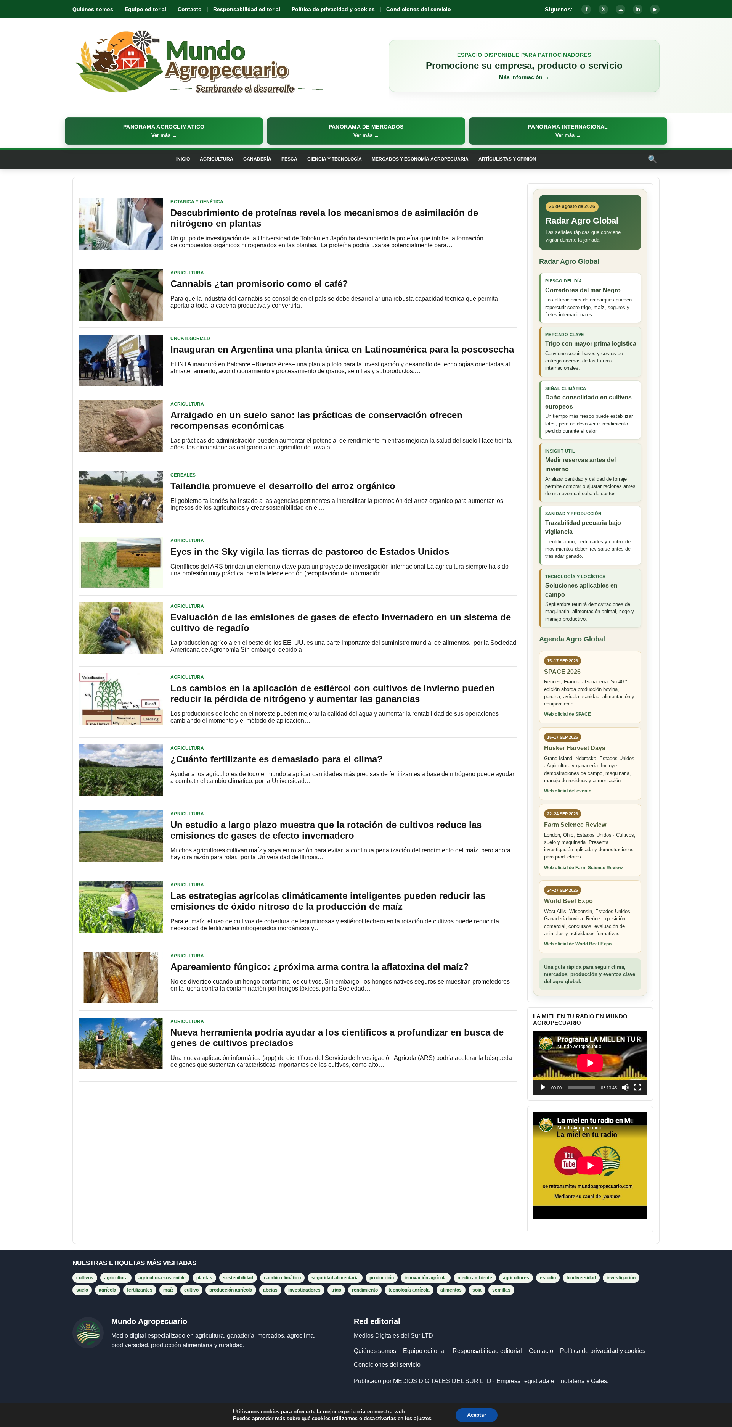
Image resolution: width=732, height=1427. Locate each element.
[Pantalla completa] (637, 1087)
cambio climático (282, 1277)
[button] (164, 131)
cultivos (84, 1277)
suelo (82, 1290)
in (638, 9)
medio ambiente (475, 1277)
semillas (501, 1290)
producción (381, 1277)
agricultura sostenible (162, 1277)
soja (477, 1290)
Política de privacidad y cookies (333, 9)
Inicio (183, 159)
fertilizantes (139, 1290)
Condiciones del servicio (418, 9)
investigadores (304, 1290)
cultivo (191, 1290)
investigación (621, 1277)
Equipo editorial (145, 9)
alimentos (451, 1290)
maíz (168, 1290)
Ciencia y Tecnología (334, 159)
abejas (270, 1290)
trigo (336, 1290)
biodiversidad (581, 1277)
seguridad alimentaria (335, 1277)
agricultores (516, 1277)
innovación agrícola (426, 1277)
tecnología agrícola (409, 1290)
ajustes (422, 1418)
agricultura (116, 1277)
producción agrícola (230, 1290)
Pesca (289, 159)
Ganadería (257, 159)
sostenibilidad (238, 1277)
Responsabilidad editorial (246, 9)
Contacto (190, 9)
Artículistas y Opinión (507, 159)
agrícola (107, 1290)
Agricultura (216, 159)
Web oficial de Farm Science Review (583, 867)
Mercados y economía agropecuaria (420, 159)
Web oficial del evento (567, 791)
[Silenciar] (625, 1087)
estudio (548, 1277)
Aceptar (476, 1415)
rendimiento (365, 1290)
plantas (204, 1277)
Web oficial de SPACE (567, 714)
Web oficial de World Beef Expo (578, 944)
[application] (590, 1063)
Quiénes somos (92, 9)
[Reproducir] (543, 1087)
